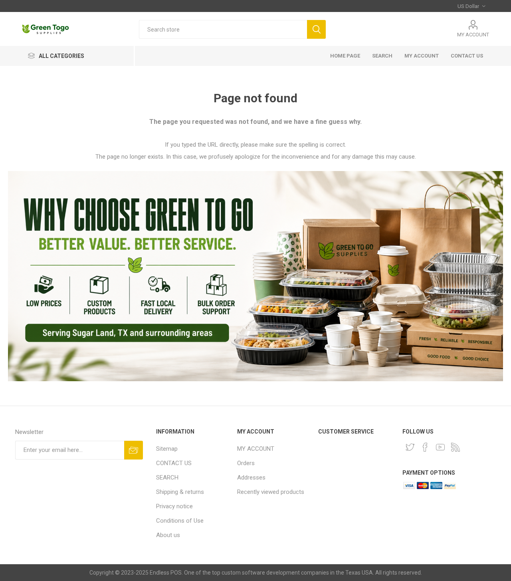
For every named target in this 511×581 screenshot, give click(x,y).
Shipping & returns (180, 491)
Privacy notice (174, 506)
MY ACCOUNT (473, 35)
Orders (246, 463)
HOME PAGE (345, 56)
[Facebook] (425, 447)
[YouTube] (440, 447)
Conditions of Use (180, 520)
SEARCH (382, 56)
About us (168, 535)
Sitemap (167, 448)
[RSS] (455, 447)
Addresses (251, 477)
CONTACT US (467, 56)
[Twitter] (410, 447)
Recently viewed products (270, 491)
